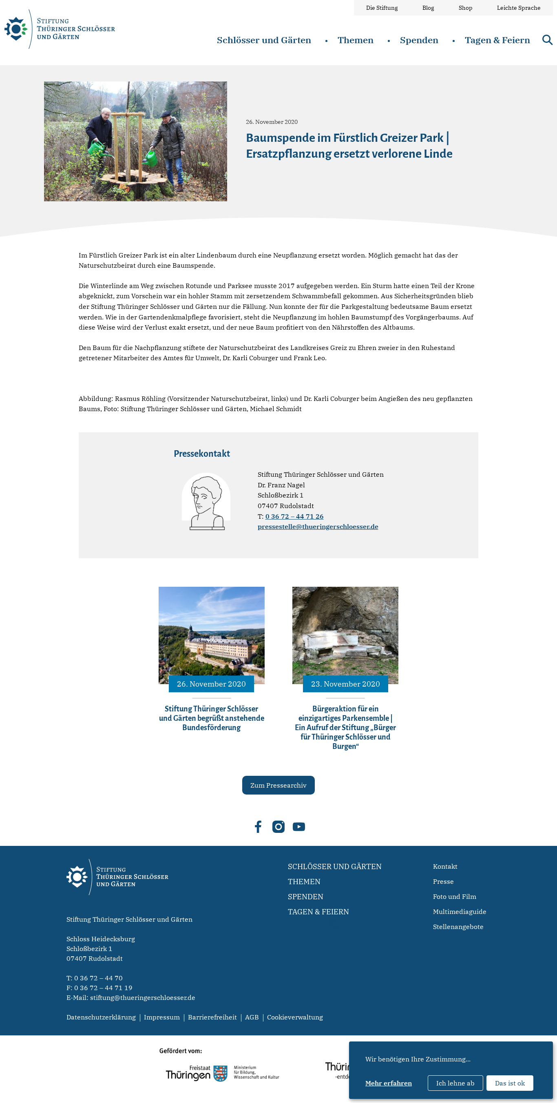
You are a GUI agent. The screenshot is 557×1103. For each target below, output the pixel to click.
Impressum (162, 1017)
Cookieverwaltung (295, 1017)
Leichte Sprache (519, 7)
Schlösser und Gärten (264, 40)
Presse (443, 881)
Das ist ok (510, 1083)
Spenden (419, 40)
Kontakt (445, 866)
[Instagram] (278, 827)
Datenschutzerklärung (101, 1017)
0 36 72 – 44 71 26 (294, 516)
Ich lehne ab (455, 1083)
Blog (428, 7)
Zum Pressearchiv (278, 785)
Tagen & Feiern (497, 40)
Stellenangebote (458, 926)
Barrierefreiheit (212, 1017)
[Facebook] (258, 827)
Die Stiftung (382, 7)
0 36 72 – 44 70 (98, 978)
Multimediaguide (459, 911)
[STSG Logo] (117, 909)
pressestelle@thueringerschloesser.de (318, 526)
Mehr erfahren (388, 1083)
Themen (356, 40)
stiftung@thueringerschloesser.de (142, 997)
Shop (466, 7)
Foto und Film (454, 896)
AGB (252, 1017)
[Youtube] (299, 827)
